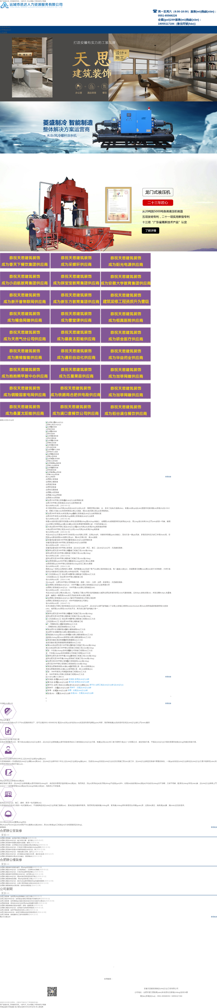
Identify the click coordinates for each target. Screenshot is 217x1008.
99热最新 (11, 1007)
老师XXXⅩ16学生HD (28, 1007)
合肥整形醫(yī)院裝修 (93, 969)
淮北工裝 (156, 976)
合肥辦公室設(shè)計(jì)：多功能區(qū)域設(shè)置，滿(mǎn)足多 (22, 854)
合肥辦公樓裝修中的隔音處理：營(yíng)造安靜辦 (16, 867)
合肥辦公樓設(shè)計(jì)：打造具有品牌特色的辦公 (17, 872)
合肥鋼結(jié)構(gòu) (191, 969)
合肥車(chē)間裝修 (177, 969)
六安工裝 (131, 976)
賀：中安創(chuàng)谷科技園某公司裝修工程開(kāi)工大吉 (68, 653)
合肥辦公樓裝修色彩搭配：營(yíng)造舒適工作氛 (16, 879)
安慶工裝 (124, 976)
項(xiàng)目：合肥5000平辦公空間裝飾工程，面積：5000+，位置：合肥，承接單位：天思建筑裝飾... (85, 582)
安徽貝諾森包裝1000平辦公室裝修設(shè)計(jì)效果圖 (66, 543)
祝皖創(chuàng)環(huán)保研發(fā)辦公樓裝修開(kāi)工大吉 (68, 637)
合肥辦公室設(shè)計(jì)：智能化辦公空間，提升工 (17, 852)
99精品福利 (4, 1007)
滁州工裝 (94, 976)
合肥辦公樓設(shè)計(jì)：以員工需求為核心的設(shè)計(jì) (20, 883)
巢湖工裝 (163, 976)
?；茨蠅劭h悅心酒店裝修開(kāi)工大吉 (60, 627)
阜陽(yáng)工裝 (103, 976)
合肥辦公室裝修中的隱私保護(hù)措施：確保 (15, 843)
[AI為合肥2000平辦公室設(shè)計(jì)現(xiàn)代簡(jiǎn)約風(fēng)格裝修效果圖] (76, 527)
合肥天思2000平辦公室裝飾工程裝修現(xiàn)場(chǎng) (66, 664)
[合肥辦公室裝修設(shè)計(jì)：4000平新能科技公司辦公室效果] (71, 598)
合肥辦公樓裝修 (11, 859)
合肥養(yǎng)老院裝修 (135, 969)
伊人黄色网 (39, 1007)
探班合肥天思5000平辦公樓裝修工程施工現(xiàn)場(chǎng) (68, 553)
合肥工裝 (54, 976)
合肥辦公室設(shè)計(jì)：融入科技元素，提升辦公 (17, 840)
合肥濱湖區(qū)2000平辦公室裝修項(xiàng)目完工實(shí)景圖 (69, 564)
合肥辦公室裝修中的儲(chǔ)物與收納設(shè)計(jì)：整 (18, 849)
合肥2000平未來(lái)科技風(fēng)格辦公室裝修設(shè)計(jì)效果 (70, 516)
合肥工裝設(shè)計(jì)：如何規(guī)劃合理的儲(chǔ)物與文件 (20, 899)
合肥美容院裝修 (143, 971)
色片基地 (18, 1007)
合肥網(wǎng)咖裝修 (52, 465)
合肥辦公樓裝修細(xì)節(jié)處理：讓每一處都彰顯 (17, 905)
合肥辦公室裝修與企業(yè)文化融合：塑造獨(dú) (16, 856)
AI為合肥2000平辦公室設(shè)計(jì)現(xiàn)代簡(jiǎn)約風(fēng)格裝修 (72, 529)
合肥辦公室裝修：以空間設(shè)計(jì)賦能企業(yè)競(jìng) (19, 845)
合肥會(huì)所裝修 (52, 461)
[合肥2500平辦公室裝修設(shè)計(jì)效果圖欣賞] (64, 500)
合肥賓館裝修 (118, 971)
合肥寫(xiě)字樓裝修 (23, 969)
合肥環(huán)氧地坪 (205, 969)
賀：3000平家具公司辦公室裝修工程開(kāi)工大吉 (65, 674)
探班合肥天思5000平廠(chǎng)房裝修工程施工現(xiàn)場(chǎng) (70, 658)
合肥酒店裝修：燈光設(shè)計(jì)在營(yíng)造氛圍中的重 (19, 903)
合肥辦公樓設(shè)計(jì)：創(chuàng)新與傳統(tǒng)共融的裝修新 (22, 881)
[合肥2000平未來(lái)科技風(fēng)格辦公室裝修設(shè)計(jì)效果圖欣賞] (73, 513)
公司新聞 (3, 32)
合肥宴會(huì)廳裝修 (107, 971)
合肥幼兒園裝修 (51, 438)
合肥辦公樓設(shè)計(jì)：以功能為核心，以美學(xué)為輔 (19, 869)
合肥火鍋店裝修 (51, 447)
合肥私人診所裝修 (122, 969)
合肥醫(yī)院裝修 (51, 456)
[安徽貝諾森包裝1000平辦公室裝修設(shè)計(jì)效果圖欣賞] (69, 540)
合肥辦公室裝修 (11, 830)
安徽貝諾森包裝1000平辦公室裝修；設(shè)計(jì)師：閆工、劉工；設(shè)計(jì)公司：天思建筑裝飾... (85, 548)
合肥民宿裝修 (50, 434)
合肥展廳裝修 (153, 971)
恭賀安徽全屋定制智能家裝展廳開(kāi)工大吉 (63, 643)
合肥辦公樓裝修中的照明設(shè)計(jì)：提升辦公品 (17, 874)
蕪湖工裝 (61, 976)
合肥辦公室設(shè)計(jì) (53, 424)
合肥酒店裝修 (50, 429)
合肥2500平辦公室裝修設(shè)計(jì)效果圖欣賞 (63, 503)
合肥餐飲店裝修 (51, 443)
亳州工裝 (150, 976)
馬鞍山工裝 (68, 976)
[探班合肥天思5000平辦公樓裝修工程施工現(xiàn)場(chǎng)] (69, 550)
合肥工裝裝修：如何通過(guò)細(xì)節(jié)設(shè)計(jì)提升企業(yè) (22, 901)
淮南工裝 (88, 976)
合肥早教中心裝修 (52, 452)
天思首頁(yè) (5, 27)
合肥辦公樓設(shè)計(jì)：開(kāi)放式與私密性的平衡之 (18, 876)
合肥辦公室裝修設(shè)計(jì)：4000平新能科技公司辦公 (67, 601)
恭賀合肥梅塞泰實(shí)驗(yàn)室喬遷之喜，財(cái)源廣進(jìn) (69, 669)
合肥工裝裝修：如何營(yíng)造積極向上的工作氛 (16, 896)
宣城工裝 (137, 976)
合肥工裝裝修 (107, 967)
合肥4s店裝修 (162, 971)
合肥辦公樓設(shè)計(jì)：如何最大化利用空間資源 (17, 908)
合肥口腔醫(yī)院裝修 (79, 969)
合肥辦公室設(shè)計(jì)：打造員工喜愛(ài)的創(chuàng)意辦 (20, 847)
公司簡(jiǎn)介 (5, 30)
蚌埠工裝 (111, 976)
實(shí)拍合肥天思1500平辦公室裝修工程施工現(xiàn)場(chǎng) (70, 648)
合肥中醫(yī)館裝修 (149, 969)
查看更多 (168, 477)
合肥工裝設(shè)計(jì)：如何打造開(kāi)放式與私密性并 (18, 912)
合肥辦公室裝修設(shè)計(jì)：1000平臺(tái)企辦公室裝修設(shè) (70, 587)
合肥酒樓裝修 (95, 971)
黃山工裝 (144, 976)
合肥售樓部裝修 (51, 470)
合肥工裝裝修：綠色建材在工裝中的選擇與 (14, 914)
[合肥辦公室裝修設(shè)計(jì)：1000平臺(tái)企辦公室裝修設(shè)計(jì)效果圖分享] (78, 585)
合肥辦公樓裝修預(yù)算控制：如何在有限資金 (16, 885)
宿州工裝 (118, 976)
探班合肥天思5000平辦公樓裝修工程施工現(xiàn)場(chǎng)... (69, 558)
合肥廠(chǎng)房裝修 (52, 474)
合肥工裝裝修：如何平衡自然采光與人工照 (14, 910)
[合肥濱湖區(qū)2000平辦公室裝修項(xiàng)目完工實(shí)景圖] (70, 561)
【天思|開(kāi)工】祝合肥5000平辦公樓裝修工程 (64, 577)
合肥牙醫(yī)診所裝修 (108, 969)
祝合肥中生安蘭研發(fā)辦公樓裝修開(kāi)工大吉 (64, 632)
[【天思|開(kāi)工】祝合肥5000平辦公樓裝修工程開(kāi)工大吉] (70, 574)
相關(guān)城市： (108, 974)
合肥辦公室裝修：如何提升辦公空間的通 (14, 838)
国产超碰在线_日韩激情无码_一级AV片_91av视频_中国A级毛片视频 (23, 1)
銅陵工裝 (75, 976)
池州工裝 (81, 976)
